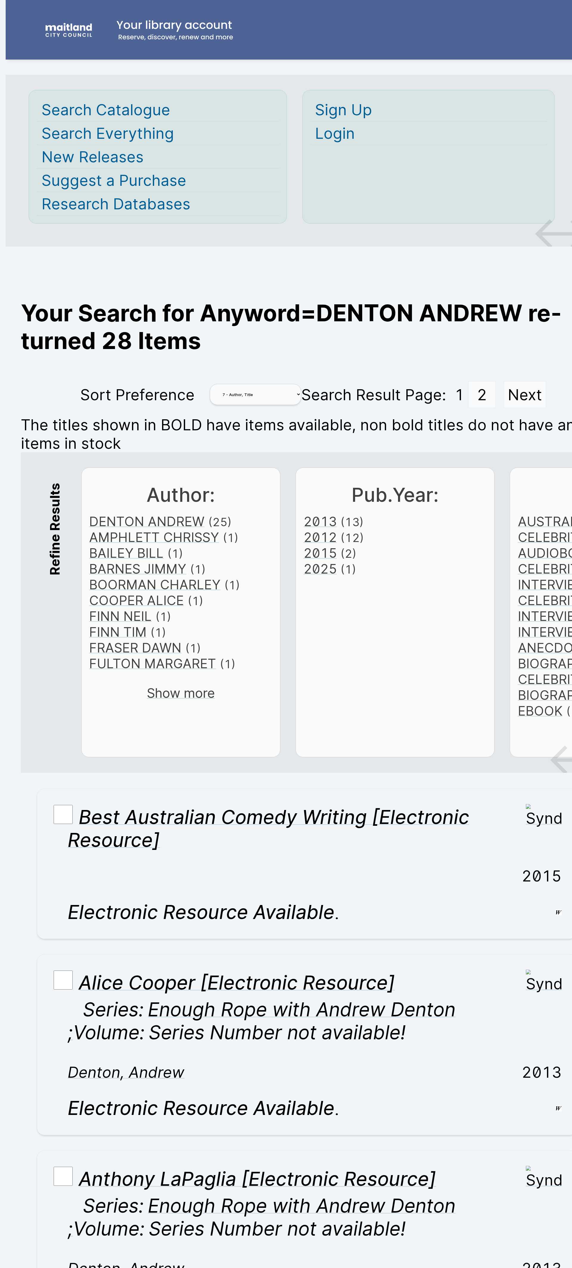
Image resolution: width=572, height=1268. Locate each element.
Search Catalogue (105, 109)
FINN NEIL (120, 616)
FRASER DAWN (135, 648)
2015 (320, 553)
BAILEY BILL (126, 553)
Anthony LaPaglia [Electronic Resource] (257, 1178)
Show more (181, 693)
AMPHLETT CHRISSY (154, 537)
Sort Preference (137, 394)
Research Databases (115, 203)
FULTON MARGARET (152, 664)
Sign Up (343, 109)
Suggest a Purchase (113, 180)
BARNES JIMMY (137, 569)
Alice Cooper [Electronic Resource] (237, 982)
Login (335, 133)
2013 (320, 521)
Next (525, 394)
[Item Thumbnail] (544, 818)
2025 (320, 569)
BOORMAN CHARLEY (154, 585)
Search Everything (107, 133)
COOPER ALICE (136, 600)
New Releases (92, 156)
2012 (320, 537)
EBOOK (540, 711)
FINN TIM (118, 632)
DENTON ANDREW (146, 521)
